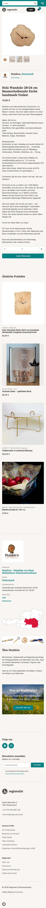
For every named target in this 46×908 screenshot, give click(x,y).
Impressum (6, 601)
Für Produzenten (8, 830)
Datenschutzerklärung (11, 869)
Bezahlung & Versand (10, 834)
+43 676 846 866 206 (11, 810)
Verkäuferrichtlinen (9, 845)
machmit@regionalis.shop (12, 814)
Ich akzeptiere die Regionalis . (16, 772)
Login (31, 10)
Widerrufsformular (9, 873)
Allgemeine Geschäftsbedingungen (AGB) (18, 848)
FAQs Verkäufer (8, 841)
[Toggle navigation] (42, 3)
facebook (4, 745)
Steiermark (28, 73)
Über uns (5, 862)
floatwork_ (19, 892)
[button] (4, 904)
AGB (4, 598)
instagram (11, 745)
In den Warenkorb (23, 256)
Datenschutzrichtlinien (14, 773)
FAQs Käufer (7, 837)
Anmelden (37, 765)
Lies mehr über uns (23, 707)
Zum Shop (15, 78)
